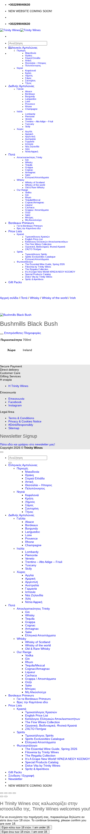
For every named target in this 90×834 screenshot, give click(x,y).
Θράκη (28, 55)
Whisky (29, 162)
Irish (73, 297)
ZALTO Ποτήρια (33, 249)
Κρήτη (28, 73)
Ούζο (27, 212)
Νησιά (20, 68)
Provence (30, 104)
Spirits (20, 251)
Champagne (31, 109)
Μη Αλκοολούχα (33, 220)
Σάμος (28, 78)
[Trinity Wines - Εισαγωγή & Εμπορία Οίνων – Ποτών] (20, 30)
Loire (27, 101)
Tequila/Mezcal (32, 200)
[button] (15, 779)
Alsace (28, 91)
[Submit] (10, 462)
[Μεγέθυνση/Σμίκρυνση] (1, 793)
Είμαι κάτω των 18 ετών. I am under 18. (26, 827)
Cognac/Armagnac (34, 202)
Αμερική (29, 134)
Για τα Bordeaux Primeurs (30, 226)
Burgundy (30, 96)
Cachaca (29, 207)
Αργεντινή (30, 136)
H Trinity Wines (18, 386)
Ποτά (11, 154)
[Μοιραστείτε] (10, 793)
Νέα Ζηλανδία (32, 146)
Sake (27, 175)
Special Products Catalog (38, 274)
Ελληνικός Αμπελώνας (22, 47)
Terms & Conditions (21, 418)
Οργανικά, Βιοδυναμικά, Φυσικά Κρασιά (45, 246)
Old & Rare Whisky (35, 187)
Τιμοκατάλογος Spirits (36, 254)
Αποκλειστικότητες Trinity (29, 157)
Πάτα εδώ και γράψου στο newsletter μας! (27, 444)
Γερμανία (29, 141)
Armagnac (30, 172)
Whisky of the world (35, 185)
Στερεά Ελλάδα (32, 58)
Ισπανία (29, 144)
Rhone (28, 106)
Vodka (28, 192)
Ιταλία (19, 111)
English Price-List (34, 239)
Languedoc (30, 99)
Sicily (27, 126)
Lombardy (30, 114)
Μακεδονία (30, 53)
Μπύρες (29, 217)
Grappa (29, 167)
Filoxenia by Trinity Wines (38, 266)
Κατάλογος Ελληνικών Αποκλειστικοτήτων (46, 241)
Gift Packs (15, 282)
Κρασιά (20, 234)
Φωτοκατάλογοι (25, 261)
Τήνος (28, 83)
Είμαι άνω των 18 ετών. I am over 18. (25, 831)
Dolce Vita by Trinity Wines (38, 276)
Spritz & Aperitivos (34, 279)
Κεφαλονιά (30, 70)
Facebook (15, 402)
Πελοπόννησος (33, 65)
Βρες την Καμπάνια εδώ (29, 228)
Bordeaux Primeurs (21, 223)
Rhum (28, 197)
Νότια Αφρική (31, 151)
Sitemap (13, 428)
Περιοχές (21, 50)
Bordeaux (30, 94)
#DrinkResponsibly (20, 424)
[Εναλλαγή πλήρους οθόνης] (6, 793)
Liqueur (29, 205)
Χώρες (20, 129)
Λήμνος (29, 75)
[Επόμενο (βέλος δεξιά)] (6, 796)
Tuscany (29, 124)
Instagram (15, 405)
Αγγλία (28, 131)
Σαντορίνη (30, 80)
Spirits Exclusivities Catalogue (40, 256)
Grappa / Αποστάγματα (37, 210)
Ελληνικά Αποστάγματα (37, 177)
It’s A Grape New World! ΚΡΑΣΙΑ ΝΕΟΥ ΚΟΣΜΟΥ (50, 271)
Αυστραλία (30, 139)
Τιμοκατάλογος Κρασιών (37, 236)
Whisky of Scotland (35, 182)
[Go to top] (1, 452)
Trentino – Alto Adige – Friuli (39, 121)
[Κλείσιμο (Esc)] (14, 793)
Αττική (28, 60)
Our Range (22, 190)
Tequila (28, 165)
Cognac (29, 170)
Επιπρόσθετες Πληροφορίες (22, 333)
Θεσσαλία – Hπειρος (35, 63)
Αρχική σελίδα (9, 297)
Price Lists (15, 231)
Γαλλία (20, 89)
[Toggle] (1, 334)
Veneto (28, 119)
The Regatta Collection (36, 269)
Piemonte (30, 116)
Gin (27, 160)
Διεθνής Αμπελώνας (21, 86)
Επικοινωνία (16, 398)
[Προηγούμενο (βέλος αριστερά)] (1, 796)
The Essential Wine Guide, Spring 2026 (45, 264)
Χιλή (27, 149)
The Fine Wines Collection (38, 244)
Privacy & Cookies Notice (24, 421)
